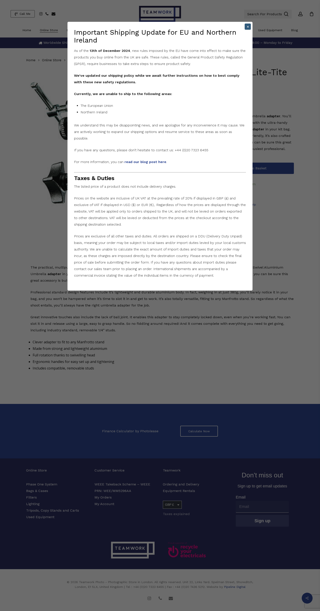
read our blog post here (145, 162)
